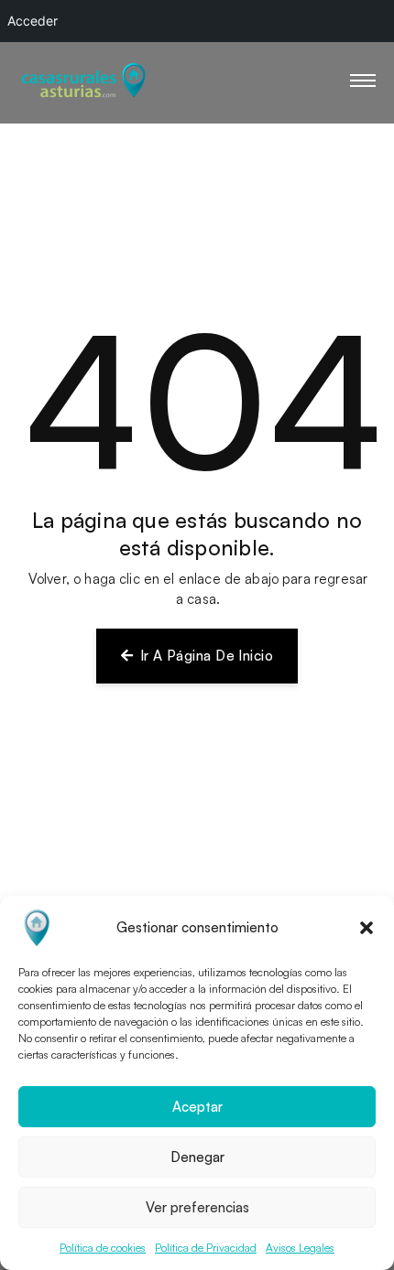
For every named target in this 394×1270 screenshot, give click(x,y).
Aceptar (197, 1106)
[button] (366, 928)
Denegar (197, 1157)
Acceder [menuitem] (32, 20)
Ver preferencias (197, 1207)
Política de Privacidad (206, 1247)
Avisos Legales (300, 1247)
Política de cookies (103, 1247)
